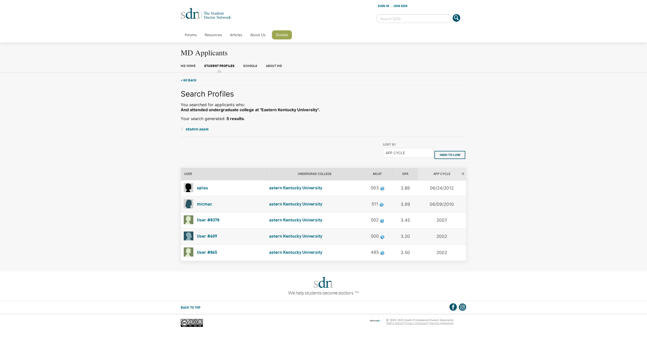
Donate (282, 35)
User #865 (206, 253)
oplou (202, 188)
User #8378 (207, 220)
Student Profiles (219, 66)
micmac (204, 204)
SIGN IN (383, 6)
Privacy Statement (416, 323)
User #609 (206, 236)
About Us (257, 35)
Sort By (389, 144)
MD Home (188, 66)
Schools (250, 66)
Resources (213, 35)
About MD (274, 66)
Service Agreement (442, 323)
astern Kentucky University (295, 188)
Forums (191, 35)
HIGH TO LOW (450, 155)
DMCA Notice (394, 323)
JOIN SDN (400, 6)
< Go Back (189, 80)
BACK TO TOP (190, 307)
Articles (236, 35)
